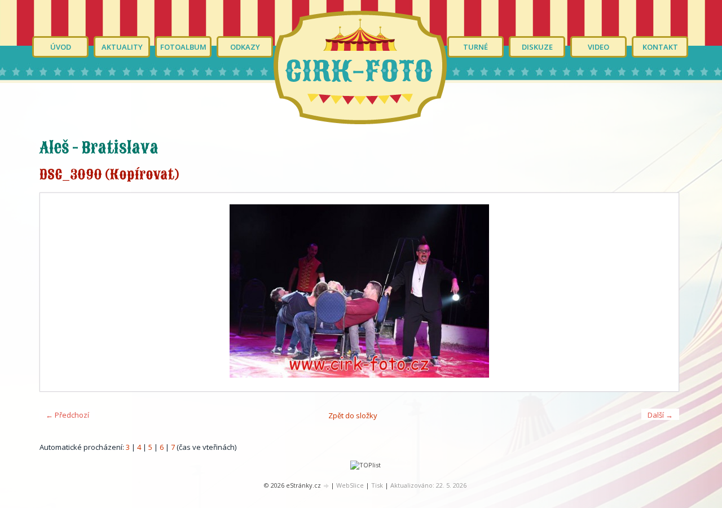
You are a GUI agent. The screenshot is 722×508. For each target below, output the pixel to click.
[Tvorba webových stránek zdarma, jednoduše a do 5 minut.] (327, 486)
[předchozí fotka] (58, 292)
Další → (660, 415)
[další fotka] (660, 292)
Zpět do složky (352, 415)
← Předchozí (67, 415)
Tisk (377, 485)
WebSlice (350, 485)
